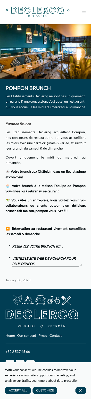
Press (43, 335)
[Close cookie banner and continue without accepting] (80, 390)
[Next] (84, 12)
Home (10, 335)
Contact (56, 335)
